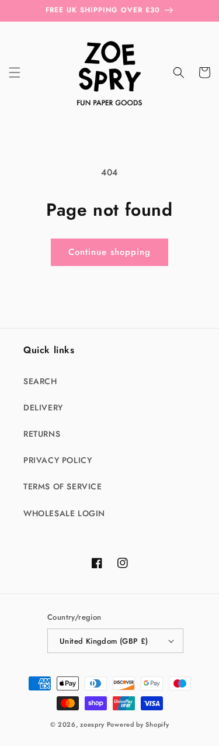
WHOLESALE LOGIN (64, 513)
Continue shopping (109, 252)
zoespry (92, 724)
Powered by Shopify (138, 724)
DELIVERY (43, 407)
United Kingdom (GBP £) (104, 641)
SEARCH (40, 381)
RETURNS (41, 434)
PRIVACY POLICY (57, 460)
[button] (14, 72)
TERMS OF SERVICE (62, 486)
